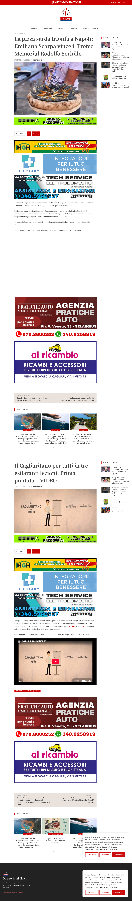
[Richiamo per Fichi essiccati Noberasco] (105, 77)
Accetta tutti (118, 892)
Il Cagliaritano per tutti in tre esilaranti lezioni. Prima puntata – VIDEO (32, 399)
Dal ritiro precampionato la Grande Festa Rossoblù (120, 85)
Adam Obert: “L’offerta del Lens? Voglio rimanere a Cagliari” (119, 46)
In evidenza (28, 430)
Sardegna (22, 33)
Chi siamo (113, 2)
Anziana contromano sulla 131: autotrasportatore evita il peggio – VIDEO (77, 399)
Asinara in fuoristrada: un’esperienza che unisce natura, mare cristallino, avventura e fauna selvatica (83, 438)
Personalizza (92, 892)
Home (16, 33)
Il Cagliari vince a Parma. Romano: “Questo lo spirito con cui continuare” (120, 56)
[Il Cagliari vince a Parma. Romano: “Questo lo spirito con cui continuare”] (105, 55)
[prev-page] (53, 447)
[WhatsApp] (38, 133)
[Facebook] (29, 133)
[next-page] (56, 447)
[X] (34, 133)
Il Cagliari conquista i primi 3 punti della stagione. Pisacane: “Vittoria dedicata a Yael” (119, 67)
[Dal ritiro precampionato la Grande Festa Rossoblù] (105, 85)
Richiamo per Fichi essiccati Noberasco (119, 77)
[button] (127, 2)
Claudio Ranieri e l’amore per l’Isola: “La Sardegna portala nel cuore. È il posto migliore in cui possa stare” (27, 438)
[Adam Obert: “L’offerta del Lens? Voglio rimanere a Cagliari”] (105, 45)
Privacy (20, 893)
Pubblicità (121, 2)
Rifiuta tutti (105, 892)
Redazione (37, 60)
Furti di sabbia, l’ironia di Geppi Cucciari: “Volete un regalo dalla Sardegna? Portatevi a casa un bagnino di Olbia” (56, 438)
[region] (105, 883)
